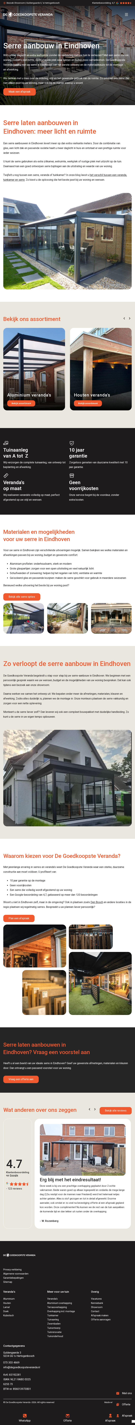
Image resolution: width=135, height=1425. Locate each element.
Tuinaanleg (53, 1319)
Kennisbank (97, 1303)
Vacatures (96, 1298)
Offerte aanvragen (101, 1319)
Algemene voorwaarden (15, 1273)
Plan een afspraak (19, 918)
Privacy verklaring (12, 1269)
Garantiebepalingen (13, 1277)
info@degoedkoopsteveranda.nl (21, 1367)
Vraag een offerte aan (21, 1079)
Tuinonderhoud (55, 1336)
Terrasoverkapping (57, 1307)
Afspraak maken (99, 1315)
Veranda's (52, 1298)
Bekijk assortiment (21, 403)
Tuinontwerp (53, 1328)
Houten (7, 1303)
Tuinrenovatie (54, 1332)
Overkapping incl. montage (61, 1311)
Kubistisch (8, 1315)
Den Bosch (97, 902)
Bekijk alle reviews (115, 1110)
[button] (124, 318)
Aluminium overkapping (59, 1303)
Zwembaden (54, 1323)
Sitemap (7, 1282)
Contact (95, 1311)
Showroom (97, 1307)
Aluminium (9, 1298)
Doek (6, 1311)
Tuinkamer (52, 1315)
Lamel (6, 1307)
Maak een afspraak (19, 91)
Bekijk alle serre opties (22, 596)
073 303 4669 (11, 1362)
